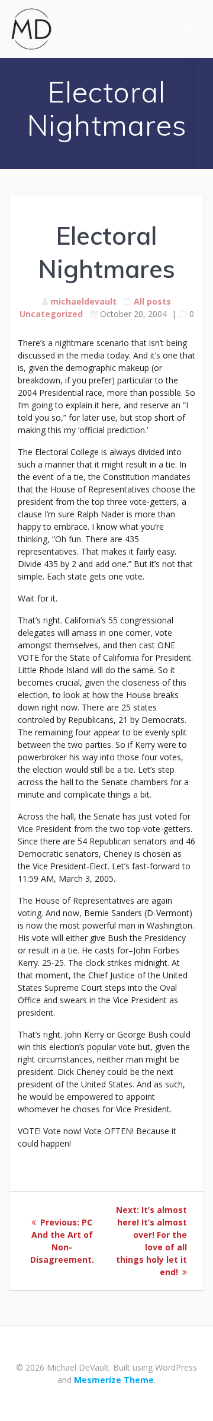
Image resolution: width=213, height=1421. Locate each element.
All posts (152, 301)
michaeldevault (83, 301)
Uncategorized (51, 313)
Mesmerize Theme (114, 1379)
